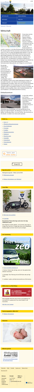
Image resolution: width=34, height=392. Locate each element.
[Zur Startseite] (6, 1)
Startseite (3, 26)
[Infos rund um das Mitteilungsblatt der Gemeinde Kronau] (11, 354)
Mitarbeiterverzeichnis (9, 132)
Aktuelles (5, 16)
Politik (20, 19)
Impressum (18, 368)
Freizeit (4, 23)
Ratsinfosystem (7, 136)
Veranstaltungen (7, 142)
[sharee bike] (17, 201)
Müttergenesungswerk (9, 175)
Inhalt (8, 368)
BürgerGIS (17, 164)
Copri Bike (6, 218)
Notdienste (6, 134)
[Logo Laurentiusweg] (17, 292)
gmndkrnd (16, 381)
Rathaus (4, 19)
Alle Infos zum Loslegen (7, 304)
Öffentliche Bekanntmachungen (11, 124)
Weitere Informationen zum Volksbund (12, 179)
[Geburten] (17, 332)
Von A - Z (6, 122)
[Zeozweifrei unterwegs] (17, 251)
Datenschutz (25, 368)
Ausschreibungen (8, 126)
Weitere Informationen (9, 314)
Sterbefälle (6, 138)
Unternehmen (7, 140)
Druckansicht (4, 370)
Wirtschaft (22, 23)
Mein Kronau (22, 16)
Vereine (5, 144)
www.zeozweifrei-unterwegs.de (11, 267)
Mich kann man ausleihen (9, 215)
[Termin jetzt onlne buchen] (9, 155)
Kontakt (12, 368)
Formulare (6, 128)
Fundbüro (6, 130)
